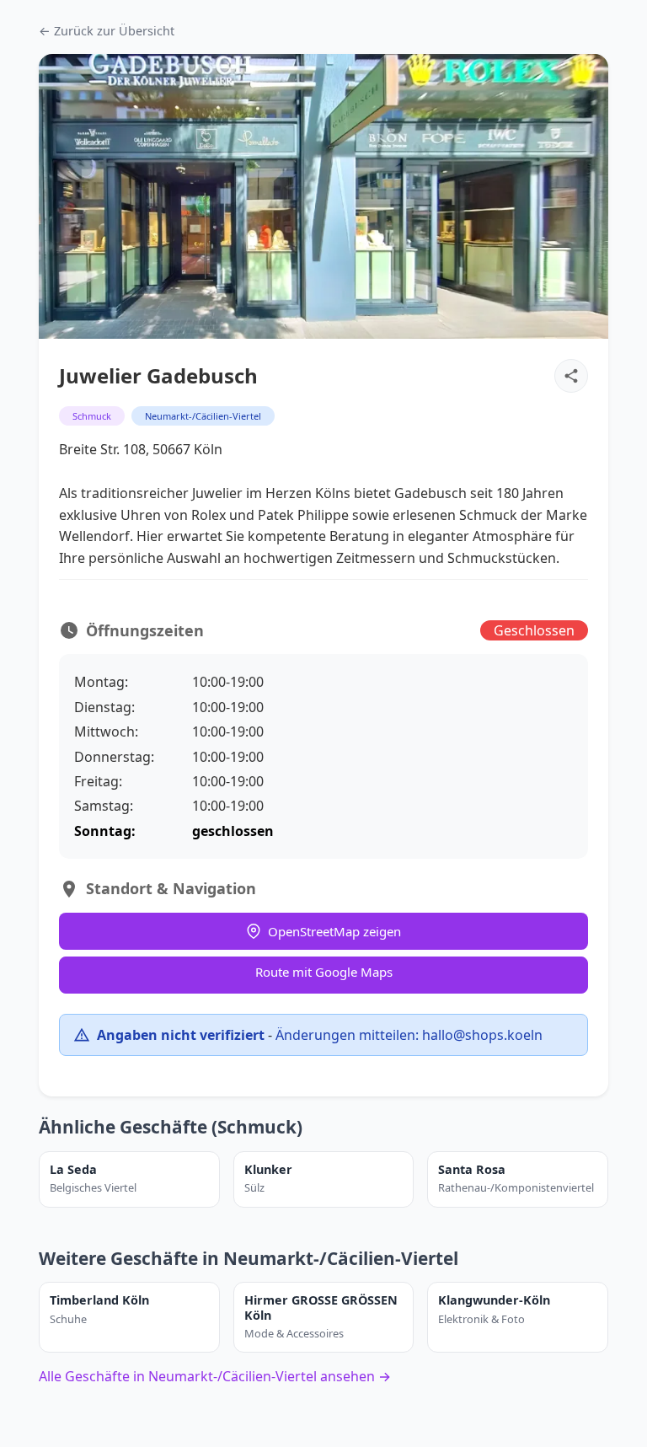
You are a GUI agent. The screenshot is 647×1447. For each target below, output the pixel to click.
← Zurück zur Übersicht (106, 31)
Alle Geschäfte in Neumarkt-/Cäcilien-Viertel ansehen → (215, 1376)
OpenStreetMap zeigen (334, 931)
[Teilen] (571, 376)
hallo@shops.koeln (482, 1035)
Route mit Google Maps (324, 971)
